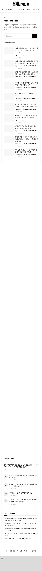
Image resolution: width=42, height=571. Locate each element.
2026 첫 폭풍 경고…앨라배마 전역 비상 (20, 493)
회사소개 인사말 (10, 551)
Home (5, 17)
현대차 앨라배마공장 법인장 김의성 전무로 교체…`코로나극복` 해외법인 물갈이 (18, 466)
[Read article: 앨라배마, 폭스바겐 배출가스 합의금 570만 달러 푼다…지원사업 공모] (9, 74)
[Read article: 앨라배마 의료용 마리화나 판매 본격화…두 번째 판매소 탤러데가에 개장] (9, 63)
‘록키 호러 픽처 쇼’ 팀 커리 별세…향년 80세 (18, 538)
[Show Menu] (2, 3)
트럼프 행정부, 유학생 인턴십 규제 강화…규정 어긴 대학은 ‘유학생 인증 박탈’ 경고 (26, 139)
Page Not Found (13, 17)
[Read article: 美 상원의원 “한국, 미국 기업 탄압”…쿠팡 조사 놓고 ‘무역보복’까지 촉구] (9, 107)
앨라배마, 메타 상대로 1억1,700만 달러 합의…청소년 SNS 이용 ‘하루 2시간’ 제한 (26, 50)
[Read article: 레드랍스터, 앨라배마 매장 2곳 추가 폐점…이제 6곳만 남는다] (9, 85)
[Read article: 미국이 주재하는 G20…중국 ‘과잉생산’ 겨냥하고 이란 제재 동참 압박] (9, 118)
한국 (28, 9)
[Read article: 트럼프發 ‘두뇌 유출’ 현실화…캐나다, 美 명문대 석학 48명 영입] (9, 128)
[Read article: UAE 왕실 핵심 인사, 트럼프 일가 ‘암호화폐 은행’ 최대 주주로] (9, 152)
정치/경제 (36, 9)
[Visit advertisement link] (21, 186)
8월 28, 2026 (19, 57)
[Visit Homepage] (21, 4)
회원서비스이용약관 (30, 551)
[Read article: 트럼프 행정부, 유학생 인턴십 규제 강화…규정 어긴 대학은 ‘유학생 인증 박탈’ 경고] (9, 139)
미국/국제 (21, 9)
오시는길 (19, 551)
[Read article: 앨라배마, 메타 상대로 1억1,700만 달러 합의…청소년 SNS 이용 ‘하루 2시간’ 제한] (9, 50)
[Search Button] (39, 3)
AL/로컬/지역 (10, 9)
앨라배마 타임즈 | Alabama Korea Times (26, 55)
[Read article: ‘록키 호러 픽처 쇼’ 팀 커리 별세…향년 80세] (9, 96)
